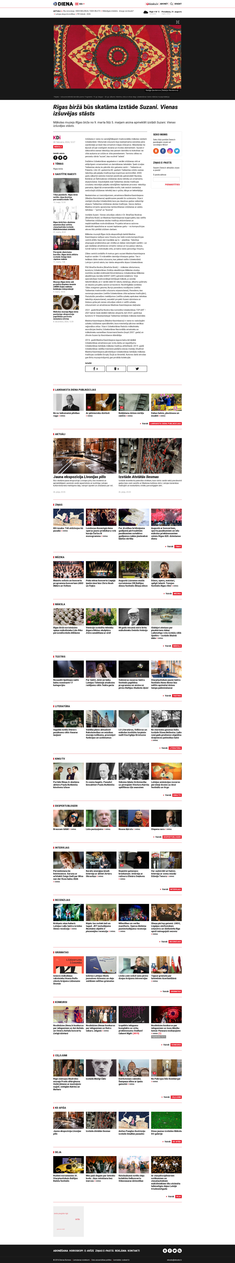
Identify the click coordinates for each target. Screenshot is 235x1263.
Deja (58, 1152)
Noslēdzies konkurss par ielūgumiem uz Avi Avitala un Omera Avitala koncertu (68, 1029)
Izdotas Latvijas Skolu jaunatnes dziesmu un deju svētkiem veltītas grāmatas (100, 978)
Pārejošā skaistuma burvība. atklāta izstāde (65, 255)
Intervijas (62, 847)
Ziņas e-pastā (104, 1250)
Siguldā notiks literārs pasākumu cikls (65, 732)
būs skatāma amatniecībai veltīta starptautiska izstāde (64, 226)
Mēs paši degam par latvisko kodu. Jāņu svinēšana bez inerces (100, 1178)
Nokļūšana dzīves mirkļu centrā (131, 414)
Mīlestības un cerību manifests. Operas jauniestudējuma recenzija (132, 927)
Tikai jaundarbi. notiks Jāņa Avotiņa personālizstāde (65, 197)
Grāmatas (62, 952)
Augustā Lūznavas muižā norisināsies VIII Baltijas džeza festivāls (133, 583)
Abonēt (164, 4)
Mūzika (59, 557)
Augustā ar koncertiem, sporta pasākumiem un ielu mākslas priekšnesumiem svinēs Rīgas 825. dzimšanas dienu (166, 533)
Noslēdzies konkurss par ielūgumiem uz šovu (166, 1029)
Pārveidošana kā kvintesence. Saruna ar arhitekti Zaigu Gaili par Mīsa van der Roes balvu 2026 (68, 876)
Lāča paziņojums (98, 829)
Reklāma (120, 1250)
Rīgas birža (58, 169)
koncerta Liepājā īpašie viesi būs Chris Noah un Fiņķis (100, 583)
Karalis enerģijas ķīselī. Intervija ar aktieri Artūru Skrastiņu (99, 874)
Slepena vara (161, 829)
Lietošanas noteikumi (81, 1260)
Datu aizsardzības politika (101, 1260)
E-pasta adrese (159, 175)
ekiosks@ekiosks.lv (174, 1260)
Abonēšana (60, 1250)
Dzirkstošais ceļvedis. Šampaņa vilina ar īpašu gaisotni (131, 1081)
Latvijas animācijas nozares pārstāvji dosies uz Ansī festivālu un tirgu (165, 785)
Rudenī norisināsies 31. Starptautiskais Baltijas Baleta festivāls (65, 1178)
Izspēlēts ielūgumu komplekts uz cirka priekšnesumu (130, 1029)
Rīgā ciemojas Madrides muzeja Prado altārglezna (67, 1084)
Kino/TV (60, 758)
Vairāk (145, 423)
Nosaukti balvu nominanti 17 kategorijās (66, 682)
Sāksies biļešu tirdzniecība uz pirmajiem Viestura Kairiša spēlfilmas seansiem (134, 785)
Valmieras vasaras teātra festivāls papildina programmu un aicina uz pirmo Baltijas (133, 684)
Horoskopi (76, 1250)
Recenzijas (62, 900)
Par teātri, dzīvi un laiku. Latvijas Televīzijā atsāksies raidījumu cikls (100, 682)
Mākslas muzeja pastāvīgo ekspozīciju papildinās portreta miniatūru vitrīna (65, 315)
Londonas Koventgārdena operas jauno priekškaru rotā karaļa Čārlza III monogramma (101, 532)
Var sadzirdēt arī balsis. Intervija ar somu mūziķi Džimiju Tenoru (163, 874)
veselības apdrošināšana (66, 1223)
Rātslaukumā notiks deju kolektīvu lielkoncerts (131, 1178)
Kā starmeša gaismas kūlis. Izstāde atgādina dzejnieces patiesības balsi (166, 734)
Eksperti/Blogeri (66, 805)
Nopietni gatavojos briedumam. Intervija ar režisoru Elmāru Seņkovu (132, 875)
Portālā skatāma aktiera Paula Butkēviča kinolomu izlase (66, 785)
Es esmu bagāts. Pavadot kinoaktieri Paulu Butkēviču (100, 783)
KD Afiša (60, 1107)
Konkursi (61, 1002)
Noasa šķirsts (129, 829)
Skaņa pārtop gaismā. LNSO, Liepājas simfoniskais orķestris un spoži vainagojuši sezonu (165, 928)
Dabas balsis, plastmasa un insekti (165, 414)
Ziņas (58, 504)
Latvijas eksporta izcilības (65, 14)
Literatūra (62, 706)
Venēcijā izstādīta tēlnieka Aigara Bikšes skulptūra (99, 630)
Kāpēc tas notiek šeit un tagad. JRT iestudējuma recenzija (100, 927)
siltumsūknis (74, 1231)
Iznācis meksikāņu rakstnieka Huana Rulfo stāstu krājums (66, 979)
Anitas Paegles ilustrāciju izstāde (132, 1132)
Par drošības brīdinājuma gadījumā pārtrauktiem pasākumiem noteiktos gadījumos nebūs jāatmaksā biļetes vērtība (133, 533)
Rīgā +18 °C (154, 12)
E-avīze (89, 1250)
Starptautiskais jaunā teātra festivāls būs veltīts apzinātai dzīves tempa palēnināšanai (165, 684)
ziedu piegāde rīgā (61, 1213)
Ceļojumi (61, 1055)
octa (77, 1219)
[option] (117, 60)
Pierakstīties (172, 184)
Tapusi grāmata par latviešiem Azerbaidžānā (163, 978)
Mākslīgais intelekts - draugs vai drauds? (118, 11)
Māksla (58, 147)
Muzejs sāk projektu (64, 285)
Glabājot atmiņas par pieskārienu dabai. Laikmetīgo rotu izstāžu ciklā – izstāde (166, 632)
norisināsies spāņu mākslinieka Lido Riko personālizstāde (68, 630)
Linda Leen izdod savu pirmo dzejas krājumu (133, 977)
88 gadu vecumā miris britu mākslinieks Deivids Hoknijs (133, 629)
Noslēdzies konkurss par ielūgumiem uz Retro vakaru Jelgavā (100, 1028)
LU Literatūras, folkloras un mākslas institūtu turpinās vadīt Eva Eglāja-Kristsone (133, 732)
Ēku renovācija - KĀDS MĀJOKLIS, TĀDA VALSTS (81, 11)
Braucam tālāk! (64, 829)
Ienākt (178, 4)
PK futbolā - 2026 (84, 14)
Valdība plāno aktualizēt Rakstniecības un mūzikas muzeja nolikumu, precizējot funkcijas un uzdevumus (100, 733)
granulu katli (61, 1229)
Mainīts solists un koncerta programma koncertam (68, 583)
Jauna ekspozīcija (79, 477)
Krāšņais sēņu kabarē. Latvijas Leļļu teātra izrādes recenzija (67, 926)
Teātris (60, 656)
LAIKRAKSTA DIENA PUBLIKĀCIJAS (75, 389)
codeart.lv (125, 1260)
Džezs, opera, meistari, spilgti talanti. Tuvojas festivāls (164, 583)
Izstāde (139, 477)
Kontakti (134, 1250)
